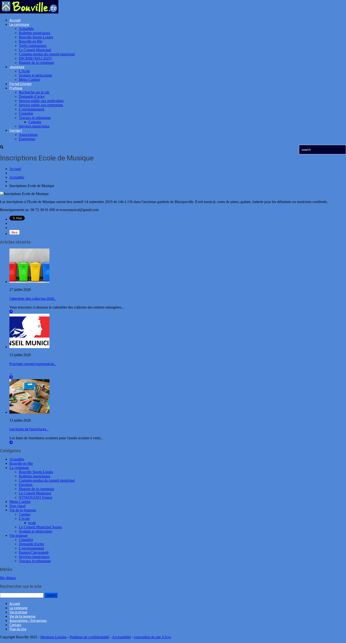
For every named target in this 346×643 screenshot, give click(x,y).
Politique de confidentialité (89, 637)
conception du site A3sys (152, 637)
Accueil (14, 20)
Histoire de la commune (36, 63)
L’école (24, 71)
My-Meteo (8, 578)
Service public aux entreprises (41, 105)
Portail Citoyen (20, 84)
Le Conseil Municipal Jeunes (40, 527)
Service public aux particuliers (41, 101)
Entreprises (27, 139)
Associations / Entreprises (28, 621)
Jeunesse (16, 67)
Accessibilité (121, 637)
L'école (24, 519)
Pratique (15, 88)
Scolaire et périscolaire (35, 75)
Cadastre (34, 122)
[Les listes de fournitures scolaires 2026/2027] (29, 412)
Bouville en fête (30, 41)
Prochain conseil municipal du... (32, 364)
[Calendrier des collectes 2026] (29, 282)
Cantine (24, 514)
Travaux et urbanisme (35, 118)
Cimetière (26, 113)
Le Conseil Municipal (35, 50)
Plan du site (17, 629)
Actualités (26, 29)
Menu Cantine (29, 79)
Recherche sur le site (34, 92)
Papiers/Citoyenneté (33, 552)
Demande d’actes (31, 96)
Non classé (17, 506)
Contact (15, 130)
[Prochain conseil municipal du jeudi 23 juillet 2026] (29, 347)
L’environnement (31, 109)
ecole (32, 523)
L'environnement (31, 548)
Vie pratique (18, 535)
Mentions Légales (53, 637)
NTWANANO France (35, 497)
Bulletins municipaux (34, 33)
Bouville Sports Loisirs (36, 37)
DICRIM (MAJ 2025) (35, 58)
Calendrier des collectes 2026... (32, 299)
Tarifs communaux (33, 46)
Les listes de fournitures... (28, 429)
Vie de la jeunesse (22, 510)
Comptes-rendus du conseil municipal (47, 54)
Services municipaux (34, 126)
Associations (28, 135)
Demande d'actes (31, 544)
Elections (25, 485)
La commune (19, 24)
